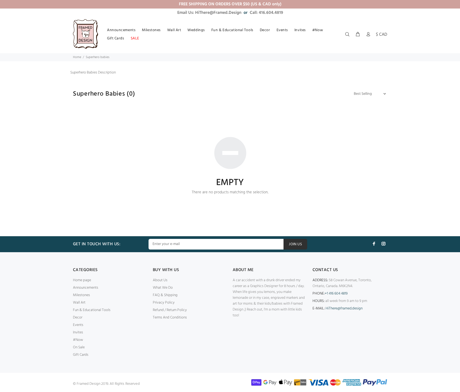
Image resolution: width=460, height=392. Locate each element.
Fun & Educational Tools (91, 310)
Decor (77, 318)
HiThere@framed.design (344, 308)
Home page (82, 280)
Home (77, 57)
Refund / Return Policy (170, 310)
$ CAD (381, 34)
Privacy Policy (164, 303)
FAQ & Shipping (165, 295)
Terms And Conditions (170, 318)
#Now (78, 340)
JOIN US (295, 244)
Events (78, 325)
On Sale (79, 347)
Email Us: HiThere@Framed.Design (209, 12)
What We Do (163, 288)
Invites (78, 332)
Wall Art (79, 303)
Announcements (85, 288)
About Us (160, 280)
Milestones (81, 295)
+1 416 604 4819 (336, 294)
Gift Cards (80, 355)
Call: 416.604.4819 (266, 12)
